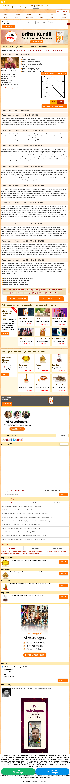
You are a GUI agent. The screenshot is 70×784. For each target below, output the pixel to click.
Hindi (34, 502)
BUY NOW (5, 334)
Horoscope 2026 (54, 761)
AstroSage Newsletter (18, 490)
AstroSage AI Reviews (32, 761)
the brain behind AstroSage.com (32, 688)
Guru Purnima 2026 (38, 551)
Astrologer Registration (35, 766)
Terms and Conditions (39, 764)
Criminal (20, 293)
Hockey (55, 293)
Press (65, 757)
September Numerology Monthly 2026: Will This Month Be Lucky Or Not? (24, 535)
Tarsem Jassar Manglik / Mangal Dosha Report (18, 278)
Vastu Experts (51, 775)
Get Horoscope (8, 26)
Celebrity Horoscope (17, 47)
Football (48, 293)
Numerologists (5, 775)
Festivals (5, 545)
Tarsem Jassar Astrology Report (31, 69)
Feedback (49, 763)
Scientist (41, 293)
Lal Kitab (44, 761)
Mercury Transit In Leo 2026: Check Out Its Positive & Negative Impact (23, 539)
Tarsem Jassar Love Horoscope (31, 61)
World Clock (33, 755)
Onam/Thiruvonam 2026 (8, 553)
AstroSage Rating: (7, 88)
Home (5, 47)
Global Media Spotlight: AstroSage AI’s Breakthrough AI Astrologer (41, 759)
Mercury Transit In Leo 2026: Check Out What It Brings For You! (21, 528)
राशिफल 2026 (64, 761)
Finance (6, 674)
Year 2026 (57, 502)
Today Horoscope (35, 5)
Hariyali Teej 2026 (49, 551)
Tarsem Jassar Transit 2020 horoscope (16, 284)
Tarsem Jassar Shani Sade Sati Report (16, 280)
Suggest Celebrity (17, 299)
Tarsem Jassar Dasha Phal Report (14, 282)
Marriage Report (8, 669)
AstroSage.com (42, 781)
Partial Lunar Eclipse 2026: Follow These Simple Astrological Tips (21, 510)
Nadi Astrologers (34, 777)
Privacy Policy (26, 764)
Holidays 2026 (35, 548)
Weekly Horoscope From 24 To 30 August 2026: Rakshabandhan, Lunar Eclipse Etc (27, 517)
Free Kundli (32, 757)
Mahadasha (52, 755)
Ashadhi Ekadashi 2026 (25, 551)
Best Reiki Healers (45, 777)
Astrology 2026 (27, 763)
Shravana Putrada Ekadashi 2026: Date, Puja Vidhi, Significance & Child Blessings (26, 521)
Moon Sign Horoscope (45, 757)
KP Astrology (58, 757)
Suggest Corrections (51, 299)
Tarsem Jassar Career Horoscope (32, 63)
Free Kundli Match (21, 757)
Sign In (59, 11)
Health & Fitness (9, 676)
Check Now (28, 324)
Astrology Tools (39, 763)
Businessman (20, 289)
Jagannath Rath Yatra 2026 (9, 551)
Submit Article (58, 763)
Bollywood (51, 289)
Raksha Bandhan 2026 (22, 553)
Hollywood (43, 289)
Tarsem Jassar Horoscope (29, 58)
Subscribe (64, 444)
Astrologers (43, 755)
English (12, 502)
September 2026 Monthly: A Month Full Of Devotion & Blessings (21, 506)
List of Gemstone (22, 755)
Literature (7, 293)
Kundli (8, 5)
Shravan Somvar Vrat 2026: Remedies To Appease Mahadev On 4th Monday (25, 513)
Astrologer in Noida (8, 757)
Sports (14, 293)
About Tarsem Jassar (28, 59)
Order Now (62, 680)
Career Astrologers (27, 775)
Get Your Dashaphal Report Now (54, 73)
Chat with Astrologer (20, 7)
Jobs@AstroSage (60, 764)
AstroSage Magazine (10, 499)
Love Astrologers (15, 775)
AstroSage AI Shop (9, 755)
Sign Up (65, 11)
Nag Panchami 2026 (60, 551)
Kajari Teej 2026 (34, 553)
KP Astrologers (23, 777)
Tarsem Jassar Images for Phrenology (33, 71)
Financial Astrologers (62, 775)
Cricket (36, 289)
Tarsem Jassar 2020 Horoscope (31, 68)
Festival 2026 (12, 548)
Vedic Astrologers (40, 775)
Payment (17, 764)
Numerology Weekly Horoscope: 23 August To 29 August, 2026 (21, 524)
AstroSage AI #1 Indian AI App (10, 759)
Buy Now (8, 403)
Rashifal (4, 5)
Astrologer (28, 293)
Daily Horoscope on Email (52, 490)
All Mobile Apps (62, 435)
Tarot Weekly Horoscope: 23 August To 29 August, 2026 (19, 532)
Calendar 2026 (44, 5)
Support (50, 764)
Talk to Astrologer (19, 771)
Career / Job (7, 672)
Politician (29, 289)
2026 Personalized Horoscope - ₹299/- (15, 667)
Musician (59, 289)
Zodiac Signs (62, 755)
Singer (35, 293)
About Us (9, 764)
